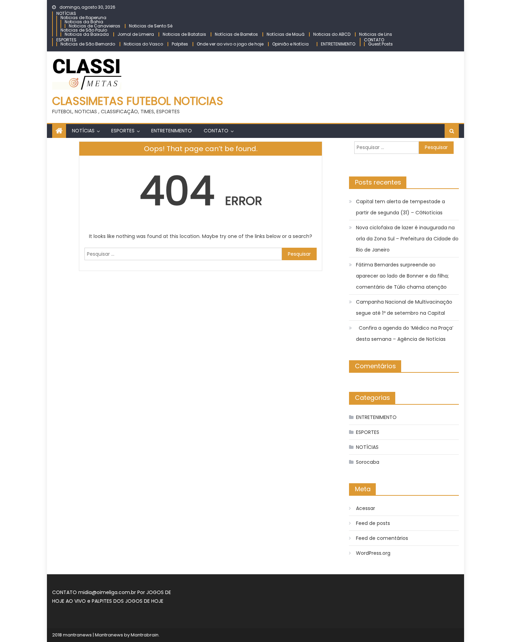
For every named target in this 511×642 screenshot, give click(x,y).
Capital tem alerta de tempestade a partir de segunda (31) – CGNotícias (400, 207)
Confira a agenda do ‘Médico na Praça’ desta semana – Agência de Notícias (404, 333)
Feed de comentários (382, 538)
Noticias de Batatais (184, 34)
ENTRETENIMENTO (338, 44)
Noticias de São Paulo (83, 30)
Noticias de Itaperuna (83, 17)
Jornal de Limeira (135, 34)
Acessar (365, 508)
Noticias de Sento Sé (150, 26)
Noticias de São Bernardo (87, 44)
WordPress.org (373, 553)
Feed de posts (373, 523)
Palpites (180, 44)
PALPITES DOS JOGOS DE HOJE (127, 601)
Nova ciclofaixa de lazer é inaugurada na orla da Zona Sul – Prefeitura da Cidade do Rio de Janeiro (407, 238)
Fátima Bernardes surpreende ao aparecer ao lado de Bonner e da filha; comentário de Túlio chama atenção (402, 275)
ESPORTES (66, 40)
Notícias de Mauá (286, 34)
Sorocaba (367, 462)
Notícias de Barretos (236, 34)
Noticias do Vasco (143, 44)
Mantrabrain (145, 635)
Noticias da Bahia (84, 22)
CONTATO (374, 40)
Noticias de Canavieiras (94, 26)
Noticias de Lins (375, 34)
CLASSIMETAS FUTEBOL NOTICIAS (137, 101)
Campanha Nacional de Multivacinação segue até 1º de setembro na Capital (404, 307)
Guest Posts (380, 44)
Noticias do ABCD (331, 34)
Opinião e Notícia (290, 44)
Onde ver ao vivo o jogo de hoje (230, 44)
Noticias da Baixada (87, 34)
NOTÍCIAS (66, 13)
